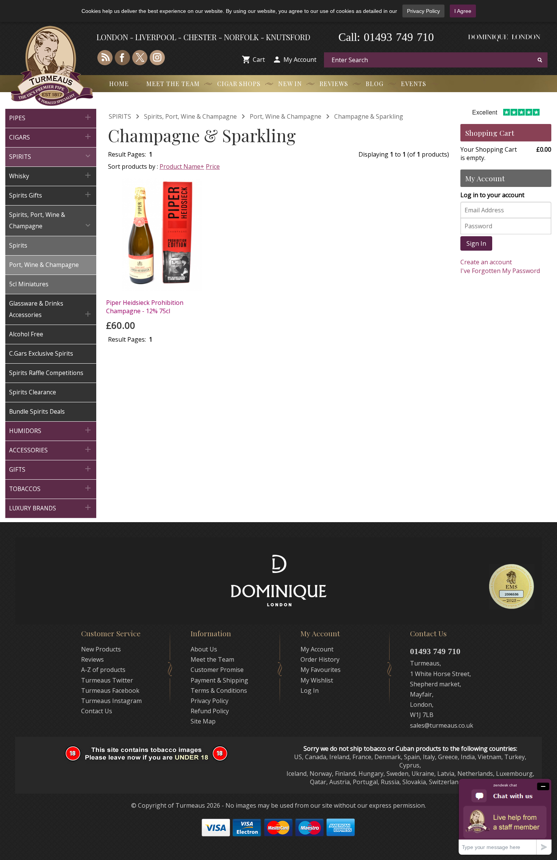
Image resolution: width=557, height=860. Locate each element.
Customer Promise (217, 669)
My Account (299, 59)
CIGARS (50, 136)
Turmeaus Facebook (110, 690)
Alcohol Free (26, 334)
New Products (101, 649)
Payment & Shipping (219, 680)
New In (290, 84)
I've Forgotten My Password (500, 271)
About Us (204, 649)
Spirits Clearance (32, 392)
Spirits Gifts (50, 194)
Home (119, 84)
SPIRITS (50, 156)
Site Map (203, 721)
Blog (374, 84)
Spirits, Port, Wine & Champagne (50, 220)
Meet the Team (173, 84)
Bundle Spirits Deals (37, 412)
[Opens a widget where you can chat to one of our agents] (505, 816)
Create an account (486, 262)
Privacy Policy (423, 11)
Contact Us (96, 711)
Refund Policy (210, 711)
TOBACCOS (50, 488)
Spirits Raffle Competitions (46, 373)
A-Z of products (103, 669)
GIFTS (50, 469)
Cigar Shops (239, 84)
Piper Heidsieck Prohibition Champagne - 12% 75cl (144, 306)
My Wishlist (316, 680)
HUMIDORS (50, 430)
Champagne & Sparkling (368, 116)
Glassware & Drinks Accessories (50, 309)
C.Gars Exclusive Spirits (41, 354)
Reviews (333, 84)
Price (213, 166)
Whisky (50, 175)
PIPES (50, 117)
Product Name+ (182, 166)
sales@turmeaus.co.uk (441, 725)
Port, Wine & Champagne (44, 265)
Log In (309, 690)
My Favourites (320, 669)
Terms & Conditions (219, 690)
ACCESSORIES (50, 449)
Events (413, 84)
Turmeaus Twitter (107, 680)
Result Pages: (127, 339)
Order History (320, 659)
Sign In (476, 243)
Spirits (18, 246)
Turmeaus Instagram (111, 701)
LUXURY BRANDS (50, 507)
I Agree (462, 11)
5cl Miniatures (29, 284)
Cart (259, 59)
